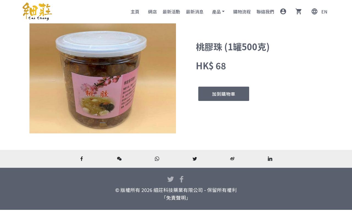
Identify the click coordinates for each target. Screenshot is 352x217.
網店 (152, 11)
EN (324, 11)
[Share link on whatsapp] (157, 159)
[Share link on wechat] (119, 159)
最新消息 (195, 11)
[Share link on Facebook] (82, 159)
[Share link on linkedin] (270, 159)
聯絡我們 (265, 11)
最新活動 (171, 11)
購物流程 (242, 11)
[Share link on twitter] (195, 159)
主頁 (135, 11)
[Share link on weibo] (232, 159)
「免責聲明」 (176, 197)
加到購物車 (223, 93)
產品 (216, 11)
